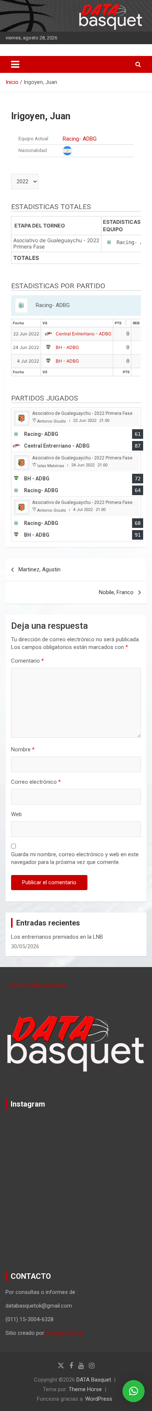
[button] (133, 1391)
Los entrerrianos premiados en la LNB (57, 937)
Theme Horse (85, 1389)
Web (16, 814)
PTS (118, 323)
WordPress (98, 1399)
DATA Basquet (93, 1379)
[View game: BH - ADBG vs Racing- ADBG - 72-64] (76, 474)
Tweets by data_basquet (36, 985)
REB (136, 323)
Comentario (27, 660)
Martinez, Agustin (39, 569)
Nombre (23, 749)
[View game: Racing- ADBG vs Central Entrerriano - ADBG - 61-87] (76, 430)
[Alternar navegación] (15, 64)
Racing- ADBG (80, 138)
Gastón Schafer (64, 1333)
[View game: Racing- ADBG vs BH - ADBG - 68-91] (76, 519)
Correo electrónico (36, 782)
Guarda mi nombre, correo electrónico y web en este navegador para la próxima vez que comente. (75, 858)
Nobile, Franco (116, 592)
